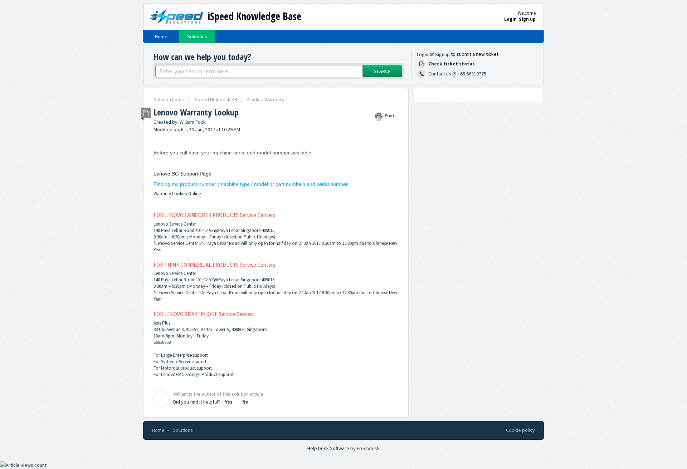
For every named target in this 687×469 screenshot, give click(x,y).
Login (422, 54)
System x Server (175, 362)
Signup (442, 54)
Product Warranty (265, 99)
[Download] (330, 142)
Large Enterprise (176, 355)
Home (161, 36)
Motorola (170, 368)
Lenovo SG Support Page (182, 174)
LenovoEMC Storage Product (189, 374)
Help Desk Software (328, 448)
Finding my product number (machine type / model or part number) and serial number (251, 184)
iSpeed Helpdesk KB (215, 99)
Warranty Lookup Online (177, 194)
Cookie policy (520, 430)
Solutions (197, 36)
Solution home (169, 99)
